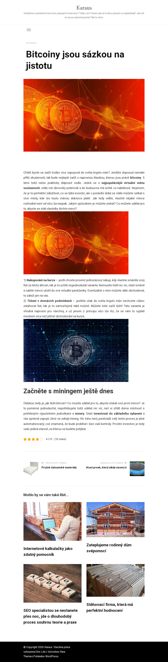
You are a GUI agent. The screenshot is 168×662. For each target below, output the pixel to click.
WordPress (51, 656)
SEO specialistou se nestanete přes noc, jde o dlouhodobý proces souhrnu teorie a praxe (50, 616)
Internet (31, 43)
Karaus (84, 8)
